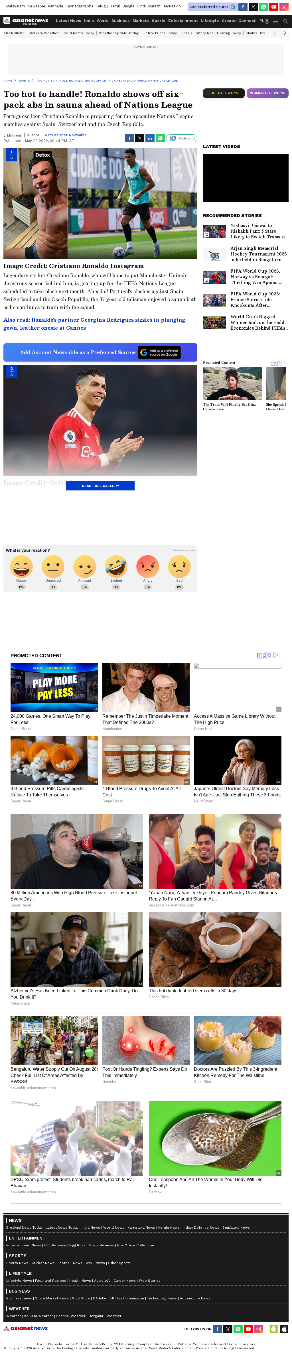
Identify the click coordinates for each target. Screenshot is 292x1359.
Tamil (115, 6)
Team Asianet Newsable (65, 135)
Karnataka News (141, 1228)
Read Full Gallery (100, 486)
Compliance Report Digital (215, 1344)
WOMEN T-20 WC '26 (267, 93)
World (103, 20)
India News (91, 1228)
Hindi (141, 6)
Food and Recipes (50, 1281)
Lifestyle (210, 20)
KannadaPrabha (79, 6)
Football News (70, 1263)
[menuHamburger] (276, 21)
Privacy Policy (100, 1344)
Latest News (68, 20)
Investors (248, 1344)
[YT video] (273, 7)
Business (120, 20)
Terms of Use (76, 1344)
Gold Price (81, 1298)
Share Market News (52, 1298)
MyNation (172, 6)
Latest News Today (62, 1228)
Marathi (154, 6)
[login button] (268, 21)
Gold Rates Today (79, 33)
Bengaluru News (236, 1228)
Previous (275, 33)
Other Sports (119, 1263)
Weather (13, 1316)
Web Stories (150, 1281)
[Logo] (27, 21)
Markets (141, 20)
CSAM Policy (124, 1344)
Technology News (162, 1298)
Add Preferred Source (209, 7)
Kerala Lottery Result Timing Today (211, 33)
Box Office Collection (135, 1245)
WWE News (95, 1263)
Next (284, 33)
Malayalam (15, 6)
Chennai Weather (71, 1316)
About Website (49, 1344)
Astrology (102, 1281)
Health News (80, 1281)
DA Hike (99, 1298)
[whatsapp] (263, 7)
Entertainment (183, 20)
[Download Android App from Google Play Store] (273, 1329)
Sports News (17, 1263)
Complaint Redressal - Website (163, 1344)
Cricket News (43, 1263)
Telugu (102, 6)
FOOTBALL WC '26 (224, 93)
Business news (19, 1298)
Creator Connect (239, 20)
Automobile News (195, 1298)
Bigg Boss (77, 1245)
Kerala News (169, 1228)
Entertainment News (23, 1245)
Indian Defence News (201, 1228)
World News (113, 1228)
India (89, 20)
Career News (124, 1281)
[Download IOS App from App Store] (284, 1329)
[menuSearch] (285, 21)
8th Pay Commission (127, 1298)
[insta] (284, 7)
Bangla (128, 6)
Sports (158, 20)
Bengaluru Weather (105, 1316)
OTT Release (55, 1245)
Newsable (36, 6)
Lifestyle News (19, 1281)
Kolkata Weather (44, 33)
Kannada (55, 6)
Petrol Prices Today (160, 33)
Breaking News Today (24, 1228)
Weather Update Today (119, 33)
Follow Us (187, 138)
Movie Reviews (101, 1245)
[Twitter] (253, 7)
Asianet (25, 1328)
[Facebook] (243, 7)
